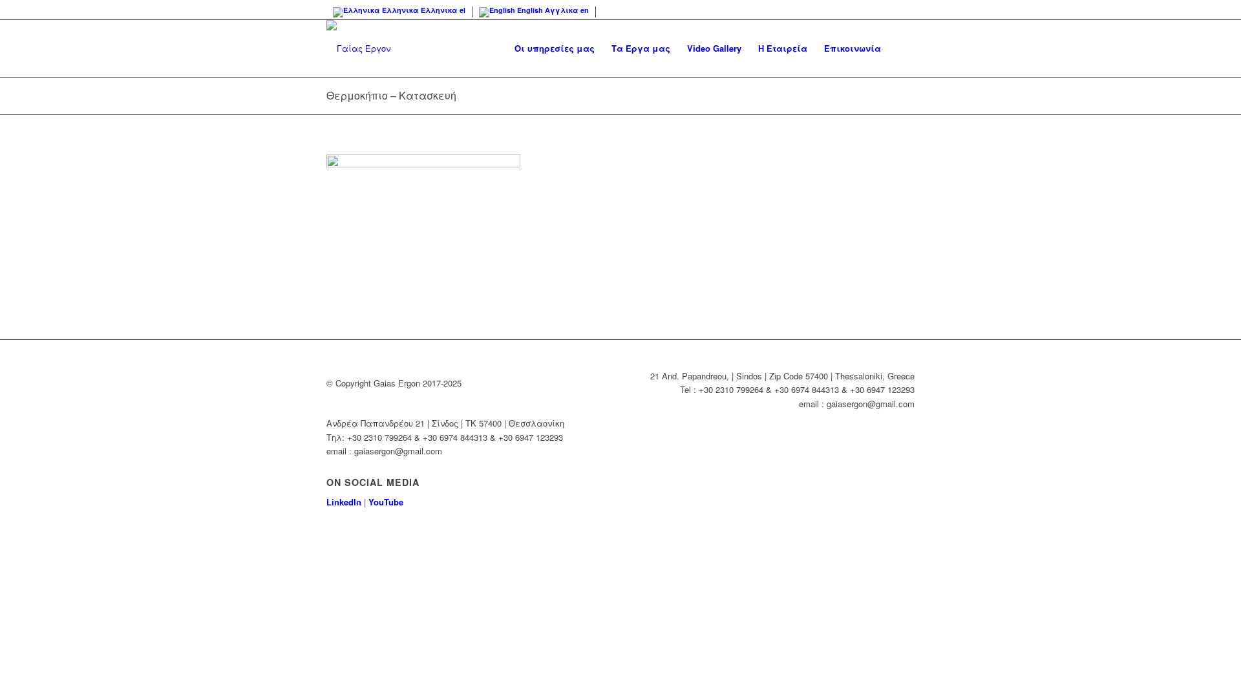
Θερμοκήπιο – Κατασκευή (391, 95)
